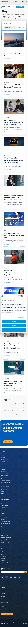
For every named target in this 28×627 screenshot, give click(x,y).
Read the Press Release (20, 3)
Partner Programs (5, 539)
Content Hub (4, 517)
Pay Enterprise (4, 489)
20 (8, 410)
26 (13, 414)
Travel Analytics (4, 505)
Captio (2, 477)
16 (15, 407)
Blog (2, 515)
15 (12, 407)
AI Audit (3, 502)
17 (19, 407)
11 (19, 403)
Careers (3, 554)
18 (23, 407)
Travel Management (5, 455)
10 (15, 403)
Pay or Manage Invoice (6, 540)
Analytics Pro (4, 503)
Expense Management (6, 453)
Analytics (3, 461)
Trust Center (24, 623)
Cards (2, 478)
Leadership (3, 556)
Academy (3, 519)
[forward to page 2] (19, 414)
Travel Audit (3, 507)
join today (8, 441)
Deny (14, 329)
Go (1, 484)
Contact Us (3, 590)
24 (23, 410)
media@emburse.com (5, 608)
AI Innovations (4, 535)
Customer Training (5, 526)
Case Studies (4, 525)
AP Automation (4, 459)
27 (16, 414)
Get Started (20, 6)
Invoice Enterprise (5, 486)
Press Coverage (4, 562)
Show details (21, 317)
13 (5, 407)
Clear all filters (21, 27)
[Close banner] (26, 296)
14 (8, 407)
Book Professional (5, 475)
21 (12, 410)
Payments (3, 457)
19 (5, 410)
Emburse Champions (5, 523)
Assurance (3, 471)
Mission (3, 558)
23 (19, 410)
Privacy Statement (4, 623)
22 (15, 410)
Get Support (3, 596)
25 (9, 414)
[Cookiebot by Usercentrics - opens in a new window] (17, 296)
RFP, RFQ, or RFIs (5, 542)
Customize (13, 325)
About (2, 551)
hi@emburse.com (4, 602)
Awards (3, 553)
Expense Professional (6, 482)
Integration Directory (6, 537)
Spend (2, 493)
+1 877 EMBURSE (7, 614)
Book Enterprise (4, 473)
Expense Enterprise (5, 480)
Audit (2, 463)
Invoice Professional (5, 488)
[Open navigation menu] (26, 6)
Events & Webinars (5, 521)
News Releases (4, 560)
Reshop (2, 491)
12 (23, 403)
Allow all (14, 321)
